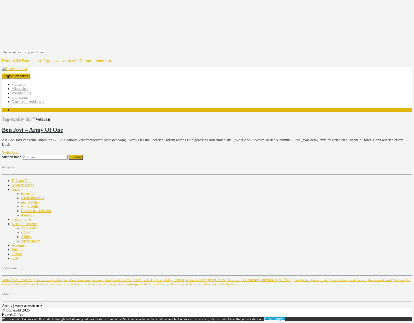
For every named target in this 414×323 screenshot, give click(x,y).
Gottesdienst (250, 280)
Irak (296, 280)
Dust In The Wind (122, 280)
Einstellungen (274, 319)
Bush (65, 280)
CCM (25, 232)
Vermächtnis (218, 284)
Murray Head (47, 284)
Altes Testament (22, 280)
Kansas (315, 280)
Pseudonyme (21, 219)
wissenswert (30, 241)
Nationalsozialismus (68, 284)
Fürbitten (190, 280)
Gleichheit (234, 280)
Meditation (19, 284)
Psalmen (103, 284)
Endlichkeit (149, 280)
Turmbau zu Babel (200, 284)
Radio (16, 189)
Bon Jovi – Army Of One (32, 130)
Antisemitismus (42, 280)
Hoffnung (286, 280)
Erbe (158, 280)
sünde (143, 284)
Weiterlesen (10, 152)
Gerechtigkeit (205, 280)
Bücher (17, 250)
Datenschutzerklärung (28, 102)
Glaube (220, 280)
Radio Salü (29, 206)
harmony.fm (30, 194)
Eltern (137, 280)
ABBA (6, 280)
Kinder (324, 280)
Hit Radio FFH (32, 198)
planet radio (30, 202)
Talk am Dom (22, 181)
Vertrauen (233, 284)
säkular (26, 237)
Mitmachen (20, 89)
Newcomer (29, 228)
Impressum (20, 97)
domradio (28, 215)
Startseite (18, 84)
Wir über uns (21, 93)
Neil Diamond (90, 284)
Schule (17, 254)
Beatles (57, 280)
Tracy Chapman (180, 284)
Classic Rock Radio (36, 211)
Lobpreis (361, 280)
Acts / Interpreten (25, 224)
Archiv (7, 306)
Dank (107, 280)
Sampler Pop (116, 284)
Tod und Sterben (159, 284)
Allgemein (19, 245)
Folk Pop (167, 280)
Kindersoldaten (338, 280)
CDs (15, 258)
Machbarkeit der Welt (380, 280)
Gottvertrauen (268, 280)
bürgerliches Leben (80, 280)
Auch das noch (23, 185)
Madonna (399, 280)
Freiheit (178, 280)
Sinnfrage (131, 284)
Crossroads (98, 280)
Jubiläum (305, 280)
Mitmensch (32, 284)
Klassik (352, 280)
